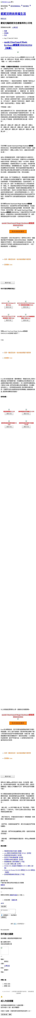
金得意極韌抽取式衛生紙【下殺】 (14, 874)
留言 (15, 895)
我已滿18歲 (4, 1014)
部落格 (6, 33)
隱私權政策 (31, 991)
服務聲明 (18, 993)
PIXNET (8, 991)
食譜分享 (14, 900)
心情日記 (15, 27)
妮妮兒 (3, 885)
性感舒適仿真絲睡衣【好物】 (13, 855)
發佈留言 (3, 917)
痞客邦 (12, 895)
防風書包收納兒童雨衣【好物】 (14, 859)
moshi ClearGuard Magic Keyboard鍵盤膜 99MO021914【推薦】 (18, 45)
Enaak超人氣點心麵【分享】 (13, 864)
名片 (5, 35)
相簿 (5, 31)
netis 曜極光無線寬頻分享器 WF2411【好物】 (18, 853)
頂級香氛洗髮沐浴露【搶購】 (13, 851)
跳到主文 (3, 18)
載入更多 (3, 906)
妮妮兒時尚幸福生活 (13, 13)
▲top (2, 903)
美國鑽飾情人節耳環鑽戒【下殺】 (14, 861)
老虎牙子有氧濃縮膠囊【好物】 (14, 857)
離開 (10, 1014)
